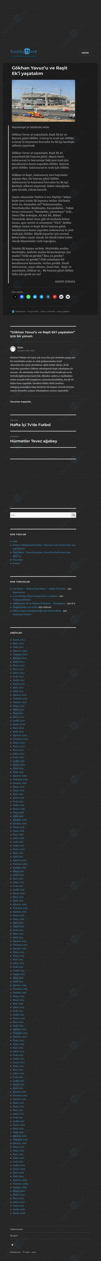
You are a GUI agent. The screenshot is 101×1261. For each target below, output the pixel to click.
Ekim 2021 (18, 687)
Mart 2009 (18, 1198)
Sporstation (19, 592)
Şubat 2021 (18, 717)
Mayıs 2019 (18, 786)
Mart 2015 (18, 959)
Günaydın (18, 559)
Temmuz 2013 (20, 1033)
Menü (85, 53)
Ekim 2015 (18, 933)
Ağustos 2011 (19, 1091)
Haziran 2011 (19, 1099)
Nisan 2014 (18, 1000)
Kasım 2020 (19, 724)
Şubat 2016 (18, 926)
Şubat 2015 (18, 963)
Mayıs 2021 (18, 706)
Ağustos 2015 (20, 941)
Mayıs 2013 (18, 1040)
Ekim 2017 (18, 853)
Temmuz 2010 (20, 1139)
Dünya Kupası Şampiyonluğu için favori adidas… (38, 610)
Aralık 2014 (18, 970)
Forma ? (17, 563)
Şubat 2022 (19, 673)
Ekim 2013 (18, 1022)
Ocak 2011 (18, 1117)
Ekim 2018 (18, 812)
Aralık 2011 (18, 1080)
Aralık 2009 (19, 1165)
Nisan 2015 (18, 956)
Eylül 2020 (18, 731)
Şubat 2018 (18, 838)
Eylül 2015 (18, 937)
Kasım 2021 (19, 684)
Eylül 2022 (18, 647)
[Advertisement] (51, 25)
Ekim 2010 (18, 1128)
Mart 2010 (18, 1154)
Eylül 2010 (18, 1132)
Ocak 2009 (18, 1205)
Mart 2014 (18, 1003)
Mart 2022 (18, 669)
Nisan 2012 (18, 1066)
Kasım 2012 (19, 1062)
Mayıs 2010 (18, 1147)
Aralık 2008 (19, 1209)
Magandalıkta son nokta (25, 607)
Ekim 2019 (18, 768)
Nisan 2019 (18, 790)
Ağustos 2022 (20, 650)
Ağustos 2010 (20, 1136)
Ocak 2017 (18, 886)
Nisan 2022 (19, 665)
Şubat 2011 (18, 1114)
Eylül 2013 (18, 1025)
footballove (20, 311)
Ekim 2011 (18, 1088)
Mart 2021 (18, 713)
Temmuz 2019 (20, 779)
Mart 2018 (18, 834)
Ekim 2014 (18, 978)
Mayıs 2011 (18, 1103)
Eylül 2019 (18, 772)
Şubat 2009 (19, 1202)
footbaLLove (15, 1252)
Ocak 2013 (18, 1055)
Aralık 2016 (18, 889)
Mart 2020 (18, 750)
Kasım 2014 (19, 974)
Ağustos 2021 (20, 695)
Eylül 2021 (18, 691)
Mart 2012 (18, 1069)
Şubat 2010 (18, 1158)
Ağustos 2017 (19, 860)
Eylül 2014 (18, 981)
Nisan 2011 (18, 1106)
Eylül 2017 (18, 856)
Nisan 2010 (18, 1150)
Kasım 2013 (19, 1018)
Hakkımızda (16, 1229)
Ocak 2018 (18, 842)
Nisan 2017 (18, 875)
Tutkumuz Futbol (22, 614)
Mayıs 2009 (19, 1191)
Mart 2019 (18, 794)
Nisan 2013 (18, 1044)
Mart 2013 (18, 1047)
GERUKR (51, 311)
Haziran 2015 (19, 948)
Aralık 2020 (19, 720)
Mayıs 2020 (19, 742)
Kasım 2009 (19, 1169)
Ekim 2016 (18, 897)
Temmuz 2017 (20, 864)
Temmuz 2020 (20, 739)
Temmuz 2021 (20, 698)
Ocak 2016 (18, 930)
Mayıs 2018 (18, 827)
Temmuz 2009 (20, 1183)
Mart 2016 (18, 922)
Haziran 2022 (20, 658)
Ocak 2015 (18, 967)
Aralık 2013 (18, 1014)
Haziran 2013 (19, 1036)
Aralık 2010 (18, 1121)
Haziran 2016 (20, 911)
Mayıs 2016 (18, 915)
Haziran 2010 (19, 1143)
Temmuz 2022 (20, 654)
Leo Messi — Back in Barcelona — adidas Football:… (40, 588)
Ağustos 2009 (20, 1180)
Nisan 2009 (19, 1194)
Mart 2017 (18, 878)
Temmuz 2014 (20, 989)
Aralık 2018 (18, 805)
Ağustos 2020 (20, 735)
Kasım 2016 (19, 893)
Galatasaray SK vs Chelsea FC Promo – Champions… (40, 603)
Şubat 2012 (18, 1073)
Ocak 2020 (18, 757)
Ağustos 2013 (19, 1029)
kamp (59, 311)
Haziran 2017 (19, 867)
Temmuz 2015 (20, 944)
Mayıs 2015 (18, 952)
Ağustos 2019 (20, 775)
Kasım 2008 (19, 1213)
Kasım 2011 (18, 1084)
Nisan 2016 (18, 919)
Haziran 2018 (19, 823)
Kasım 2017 (19, 849)
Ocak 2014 (18, 1011)
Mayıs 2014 (18, 996)
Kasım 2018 (19, 809)
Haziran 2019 (20, 783)
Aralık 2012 (18, 1058)
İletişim (14, 1235)
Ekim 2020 (18, 728)
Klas (15, 541)
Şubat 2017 (18, 882)
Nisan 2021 (18, 709)
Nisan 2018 (18, 831)
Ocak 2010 (18, 1161)
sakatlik (66, 311)
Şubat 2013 (18, 1051)
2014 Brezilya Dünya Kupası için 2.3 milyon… (36, 596)
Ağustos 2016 (20, 904)
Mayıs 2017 (18, 871)
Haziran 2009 (20, 1187)
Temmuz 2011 (20, 1095)
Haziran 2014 (19, 992)
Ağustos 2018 (20, 820)
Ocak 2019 (18, 801)
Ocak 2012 (18, 1077)
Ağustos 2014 (20, 985)
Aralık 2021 (18, 680)
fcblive (43, 311)
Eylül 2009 (18, 1176)
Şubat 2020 (19, 753)
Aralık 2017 (18, 845)
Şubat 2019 (18, 797)
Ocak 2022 (18, 676)
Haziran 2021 (19, 702)
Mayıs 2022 (19, 661)
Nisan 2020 (19, 746)
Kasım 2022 (19, 639)
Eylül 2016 (18, 900)
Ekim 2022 (18, 643)
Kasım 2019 (19, 764)
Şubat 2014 (18, 1007)
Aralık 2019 (18, 761)
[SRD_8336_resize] (43, 101)
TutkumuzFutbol (22, 599)
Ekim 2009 (18, 1172)
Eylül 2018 (18, 816)
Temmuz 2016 (20, 908)
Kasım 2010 (19, 1125)
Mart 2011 (18, 1110)
